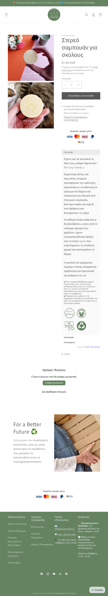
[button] (6, 14)
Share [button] (67, 354)
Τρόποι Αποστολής (17, 523)
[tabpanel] (81, 245)
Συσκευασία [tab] (69, 337)
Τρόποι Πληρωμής (17, 530)
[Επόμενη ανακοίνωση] (102, 3)
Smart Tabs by (91, 347)
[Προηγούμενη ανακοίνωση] (6, 3)
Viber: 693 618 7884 (67, 534)
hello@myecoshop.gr (65, 528)
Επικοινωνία (37, 526)
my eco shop (44, 593)
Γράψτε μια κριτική (54, 382)
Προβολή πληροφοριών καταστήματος (76, 118)
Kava (98, 347)
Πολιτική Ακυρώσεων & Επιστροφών (15, 541)
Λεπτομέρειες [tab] (69, 342)
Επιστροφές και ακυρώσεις (15, 554)
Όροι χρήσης (14, 562)
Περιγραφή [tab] (68, 152)
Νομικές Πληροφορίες (42, 544)
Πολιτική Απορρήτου (37, 535)
